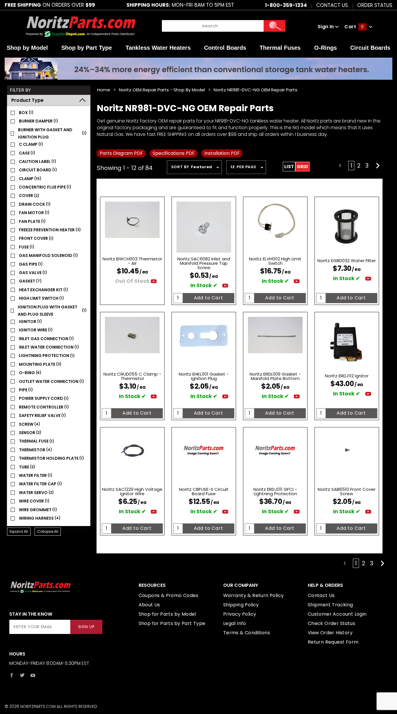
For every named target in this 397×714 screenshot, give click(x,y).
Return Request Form (333, 642)
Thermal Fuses (280, 48)
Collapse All (47, 531)
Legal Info (234, 623)
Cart (354, 26)
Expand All (19, 531)
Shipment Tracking (330, 604)
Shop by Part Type (86, 48)
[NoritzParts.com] (80, 26)
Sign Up (86, 627)
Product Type (27, 100)
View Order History (330, 632)
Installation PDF (222, 153)
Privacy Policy (239, 614)
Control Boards (225, 48)
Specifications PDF (174, 153)
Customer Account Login (337, 614)
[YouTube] (33, 675)
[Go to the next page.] (377, 165)
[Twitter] (22, 675)
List (289, 167)
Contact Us (332, 5)
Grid (302, 167)
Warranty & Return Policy (253, 595)
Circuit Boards (370, 48)
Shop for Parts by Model (167, 614)
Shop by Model (27, 48)
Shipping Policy (241, 604)
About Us (149, 604)
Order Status (374, 5)
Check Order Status (331, 623)
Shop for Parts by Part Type (172, 623)
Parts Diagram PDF (121, 153)
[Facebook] (11, 675)
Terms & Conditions (246, 632)
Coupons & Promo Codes (168, 595)
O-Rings (325, 48)
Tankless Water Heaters (158, 48)
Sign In (326, 26)
